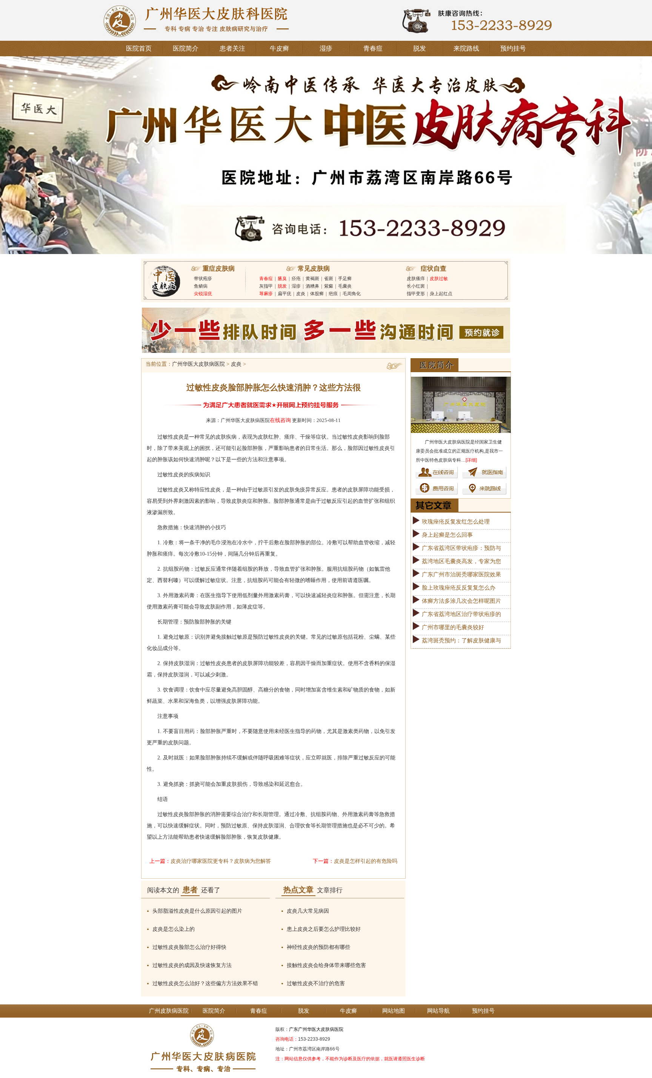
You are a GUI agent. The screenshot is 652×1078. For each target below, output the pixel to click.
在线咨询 (280, 420)
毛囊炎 (345, 286)
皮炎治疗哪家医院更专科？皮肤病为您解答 (221, 861)
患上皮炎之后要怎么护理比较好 (324, 929)
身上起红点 (441, 293)
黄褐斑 (312, 278)
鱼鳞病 (201, 286)
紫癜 (328, 286)
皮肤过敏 (439, 278)
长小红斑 (416, 286)
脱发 (419, 48)
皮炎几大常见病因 (308, 911)
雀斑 (328, 278)
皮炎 (300, 293)
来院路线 (466, 48)
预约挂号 (513, 48)
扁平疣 (284, 293)
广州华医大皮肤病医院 (198, 364)
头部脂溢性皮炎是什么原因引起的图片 (197, 911)
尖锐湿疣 (203, 293)
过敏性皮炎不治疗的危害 (316, 983)
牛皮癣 (279, 48)
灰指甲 (266, 286)
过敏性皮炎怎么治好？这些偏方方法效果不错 (205, 983)
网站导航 (438, 1011)
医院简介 (185, 48)
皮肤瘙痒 (416, 278)
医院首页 (139, 48)
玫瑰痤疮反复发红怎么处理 (456, 522)
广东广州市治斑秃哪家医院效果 (461, 574)
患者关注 (232, 48)
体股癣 (317, 293)
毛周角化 (352, 293)
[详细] (471, 460)
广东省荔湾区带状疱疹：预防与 (461, 548)
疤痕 (333, 293)
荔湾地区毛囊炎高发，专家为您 (461, 561)
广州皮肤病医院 (169, 1011)
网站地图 (393, 1011)
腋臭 (282, 278)
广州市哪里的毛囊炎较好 (453, 627)
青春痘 (373, 48)
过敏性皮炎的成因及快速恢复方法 (192, 965)
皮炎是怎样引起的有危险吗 (365, 861)
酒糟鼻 (312, 286)
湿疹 (326, 48)
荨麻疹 (266, 293)
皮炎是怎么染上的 (173, 929)
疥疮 (296, 278)
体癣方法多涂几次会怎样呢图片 (461, 601)
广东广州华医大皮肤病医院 (316, 1029)
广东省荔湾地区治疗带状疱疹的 (461, 614)
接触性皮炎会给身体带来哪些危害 (326, 965)
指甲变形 (416, 293)
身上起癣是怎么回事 (447, 535)
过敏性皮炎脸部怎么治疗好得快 (189, 947)
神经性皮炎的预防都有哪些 (318, 947)
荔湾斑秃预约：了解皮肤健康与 (461, 641)
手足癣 (345, 278)
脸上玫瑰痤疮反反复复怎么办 (458, 588)
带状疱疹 (203, 278)
